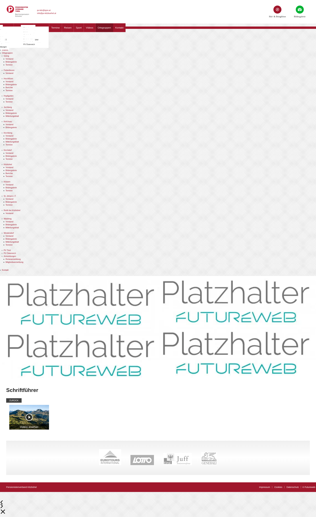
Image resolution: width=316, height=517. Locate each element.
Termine (55, 27)
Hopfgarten (8, 96)
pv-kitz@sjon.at (43, 10)
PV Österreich (29, 44)
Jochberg (8, 107)
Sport (79, 27)
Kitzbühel (8, 164)
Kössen (7, 182)
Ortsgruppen (104, 27)
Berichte (9, 87)
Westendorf (9, 233)
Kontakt (119, 27)
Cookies (278, 487)
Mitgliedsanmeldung (14, 262)
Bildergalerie (11, 62)
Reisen (68, 27)
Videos (89, 27)
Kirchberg (8, 133)
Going (6, 56)
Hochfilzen (8, 79)
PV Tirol (7, 250)
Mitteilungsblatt (12, 116)
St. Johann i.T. (10, 196)
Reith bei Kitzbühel (12, 210)
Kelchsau (8, 121)
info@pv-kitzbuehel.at (46, 13)
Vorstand (9, 59)
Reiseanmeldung (13, 259)
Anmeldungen (10, 256)
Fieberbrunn (9, 70)
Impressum (264, 487)
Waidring (7, 219)
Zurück (14, 400)
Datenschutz (292, 487)
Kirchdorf (8, 150)
